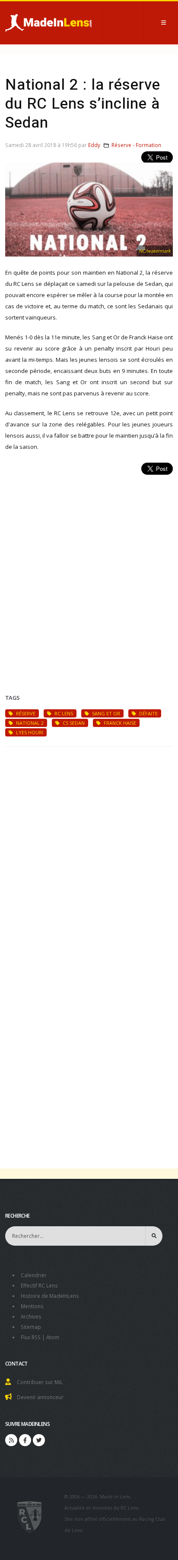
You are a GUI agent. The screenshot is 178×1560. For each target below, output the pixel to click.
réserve (25, 713)
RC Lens (63, 713)
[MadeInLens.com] (29, 1517)
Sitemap (31, 1326)
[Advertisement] (89, 574)
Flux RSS (31, 1337)
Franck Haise (119, 723)
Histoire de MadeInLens (50, 1295)
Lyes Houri (29, 732)
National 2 (29, 723)
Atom (52, 1337)
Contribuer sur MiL (40, 1381)
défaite (148, 713)
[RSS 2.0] (11, 1440)
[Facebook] (25, 1440)
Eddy (94, 144)
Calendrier (34, 1275)
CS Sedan (73, 723)
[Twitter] (39, 1440)
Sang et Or (105, 713)
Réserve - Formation (136, 144)
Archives (31, 1316)
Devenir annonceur (40, 1397)
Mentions (32, 1306)
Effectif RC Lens (39, 1285)
